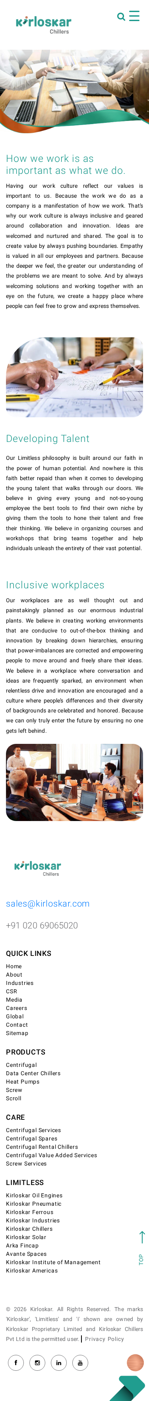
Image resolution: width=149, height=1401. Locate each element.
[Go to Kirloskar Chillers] (43, 24)
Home (14, 966)
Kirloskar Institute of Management (53, 1262)
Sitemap (17, 1033)
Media (14, 1000)
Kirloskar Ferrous (30, 1212)
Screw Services (26, 1164)
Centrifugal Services (33, 1130)
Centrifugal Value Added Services (51, 1155)
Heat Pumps (23, 1082)
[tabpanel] (74, 782)
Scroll (13, 1098)
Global (15, 1016)
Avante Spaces (26, 1254)
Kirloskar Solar (26, 1237)
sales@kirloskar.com (48, 903)
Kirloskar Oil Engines (34, 1195)
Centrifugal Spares (31, 1138)
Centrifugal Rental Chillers (42, 1147)
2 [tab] (138, 793)
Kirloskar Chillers (29, 1229)
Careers (16, 1008)
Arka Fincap (22, 1245)
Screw (14, 1090)
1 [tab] (138, 781)
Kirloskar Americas (32, 1271)
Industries (20, 983)
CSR (11, 991)
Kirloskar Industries (33, 1220)
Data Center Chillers (33, 1073)
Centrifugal (21, 1065)
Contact (17, 1025)
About (14, 975)
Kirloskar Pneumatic (34, 1204)
